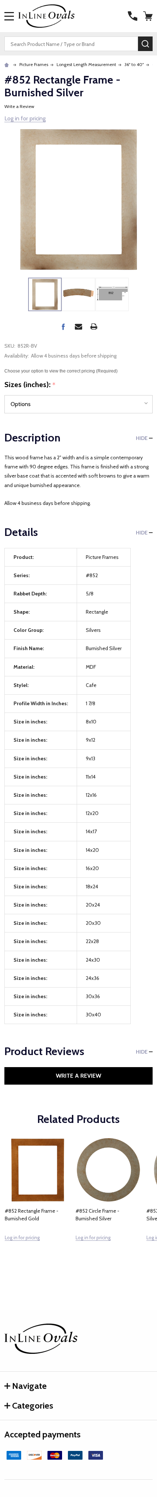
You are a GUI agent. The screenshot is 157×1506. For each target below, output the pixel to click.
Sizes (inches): (30, 385)
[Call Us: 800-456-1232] (132, 16)
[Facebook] (63, 326)
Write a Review (19, 106)
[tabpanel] (37, 1205)
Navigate (29, 1385)
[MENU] (9, 16)
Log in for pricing (25, 118)
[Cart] (148, 16)
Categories (32, 1405)
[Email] (78, 326)
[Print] (93, 326)
